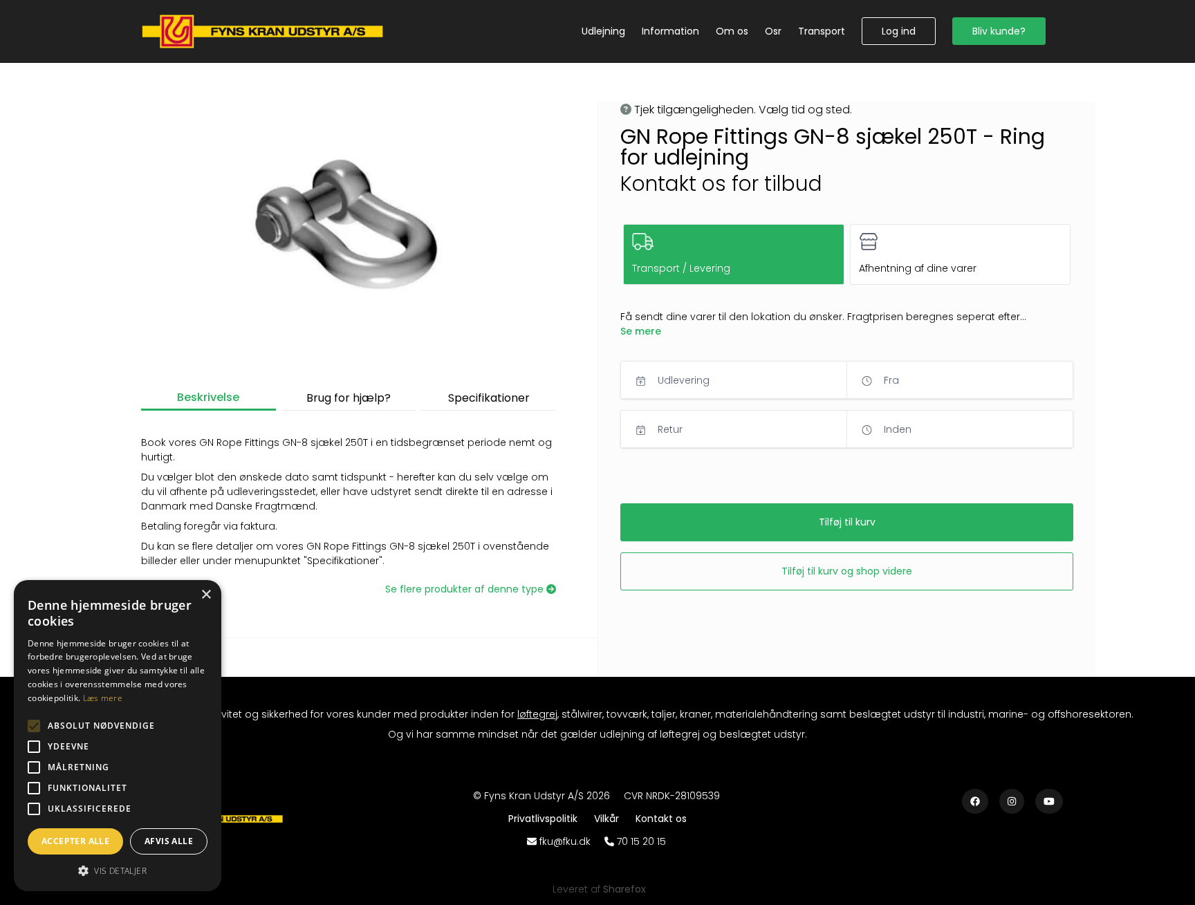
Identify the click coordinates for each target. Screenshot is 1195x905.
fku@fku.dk (565, 841)
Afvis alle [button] (169, 841)
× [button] (206, 595)
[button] (899, 31)
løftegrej (537, 714)
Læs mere (102, 698)
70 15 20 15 (641, 841)
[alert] (117, 735)
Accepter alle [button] (75, 841)
